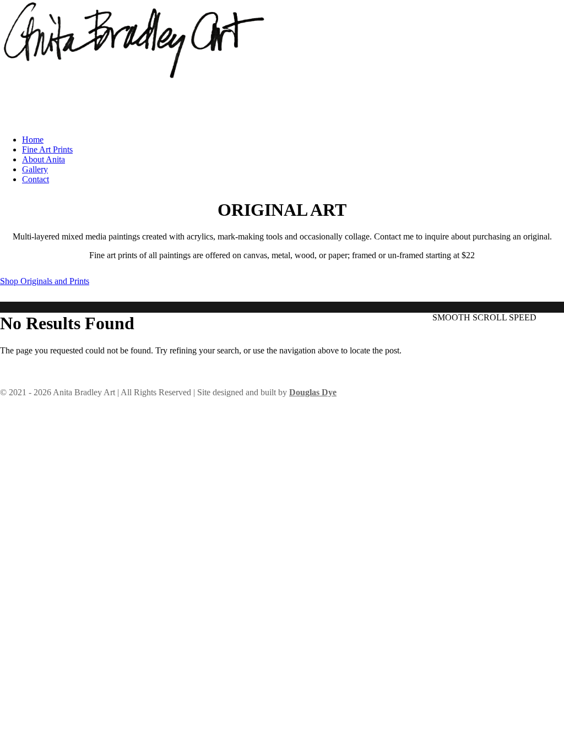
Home (33, 139)
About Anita (43, 159)
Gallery (35, 169)
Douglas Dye (313, 392)
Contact (35, 179)
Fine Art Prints (47, 149)
